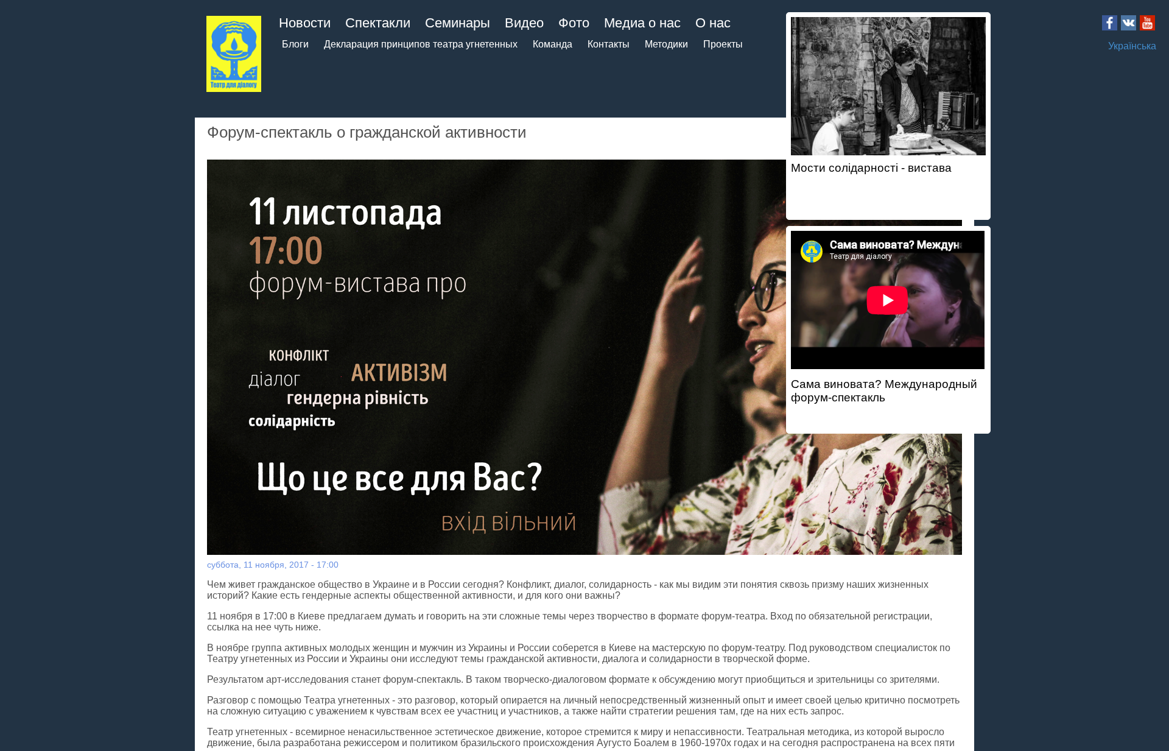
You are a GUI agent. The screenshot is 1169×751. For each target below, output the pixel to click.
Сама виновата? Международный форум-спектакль (884, 391)
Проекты (723, 44)
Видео (524, 22)
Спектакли (377, 22)
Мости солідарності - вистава (871, 167)
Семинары (457, 22)
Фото (573, 22)
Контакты (609, 44)
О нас (713, 22)
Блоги (295, 44)
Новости (305, 22)
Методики (666, 44)
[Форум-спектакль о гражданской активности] (585, 357)
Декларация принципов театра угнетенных (421, 44)
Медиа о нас (642, 22)
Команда (552, 44)
